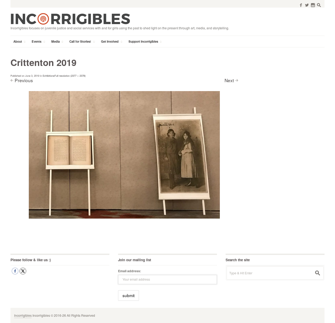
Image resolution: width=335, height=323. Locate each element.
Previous (24, 80)
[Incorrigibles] (70, 18)
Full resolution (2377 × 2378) (70, 75)
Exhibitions (48, 75)
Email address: (129, 271)
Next (229, 80)
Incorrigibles (23, 315)
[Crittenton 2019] (124, 154)
